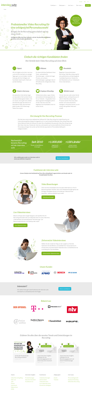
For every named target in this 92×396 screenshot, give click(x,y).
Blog (85, 1)
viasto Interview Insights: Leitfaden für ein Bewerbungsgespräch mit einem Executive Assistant (44, 358)
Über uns (13, 379)
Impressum (14, 385)
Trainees (56, 379)
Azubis (55, 378)
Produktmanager (29, 378)
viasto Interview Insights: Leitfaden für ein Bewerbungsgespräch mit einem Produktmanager (67, 358)
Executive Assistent (30, 379)
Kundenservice (29, 381)
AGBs (12, 389)
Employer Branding (73, 379)
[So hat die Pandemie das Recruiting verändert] (23, 346)
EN (88, 1)
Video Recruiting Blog (17, 378)
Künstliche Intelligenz (45, 385)
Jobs (12, 381)
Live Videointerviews (45, 383)
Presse (13, 383)
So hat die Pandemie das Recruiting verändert (21, 356)
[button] (56, 5)
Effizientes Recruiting (73, 381)
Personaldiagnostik (73, 378)
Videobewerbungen (44, 378)
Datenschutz (14, 387)
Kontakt (80, 1)
